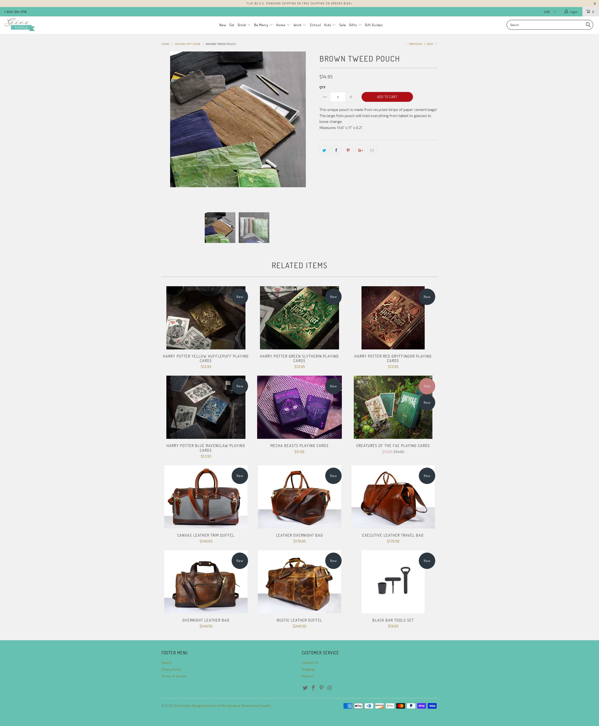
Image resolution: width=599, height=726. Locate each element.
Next (430, 43)
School (315, 25)
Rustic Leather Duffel (299, 581)
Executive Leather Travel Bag (393, 496)
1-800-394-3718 (16, 12)
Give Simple (182, 706)
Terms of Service (173, 676)
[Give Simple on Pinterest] (321, 688)
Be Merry (261, 25)
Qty (322, 87)
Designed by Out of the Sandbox (216, 706)
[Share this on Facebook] (336, 150)
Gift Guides (374, 25)
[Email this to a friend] (372, 150)
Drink (242, 25)
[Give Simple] (50, 24)
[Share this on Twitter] (324, 150)
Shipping (308, 669)
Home (281, 25)
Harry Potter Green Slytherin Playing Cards (299, 317)
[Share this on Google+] (360, 150)
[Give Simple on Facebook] (313, 688)
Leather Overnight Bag (299, 496)
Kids (328, 25)
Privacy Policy (171, 669)
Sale (342, 25)
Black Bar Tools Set (393, 581)
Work (298, 25)
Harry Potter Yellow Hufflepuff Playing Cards (205, 317)
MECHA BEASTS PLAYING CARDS (299, 407)
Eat (232, 25)
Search (166, 662)
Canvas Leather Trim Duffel (205, 496)
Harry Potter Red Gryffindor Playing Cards (393, 317)
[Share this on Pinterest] (348, 150)
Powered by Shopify (256, 706)
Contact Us (310, 662)
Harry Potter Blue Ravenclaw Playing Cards (205, 407)
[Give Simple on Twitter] (305, 688)
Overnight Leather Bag (205, 581)
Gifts (353, 25)
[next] (306, 128)
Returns (308, 676)
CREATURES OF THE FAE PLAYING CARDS (393, 407)
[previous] (169, 128)
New (222, 25)
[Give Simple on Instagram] (329, 688)
